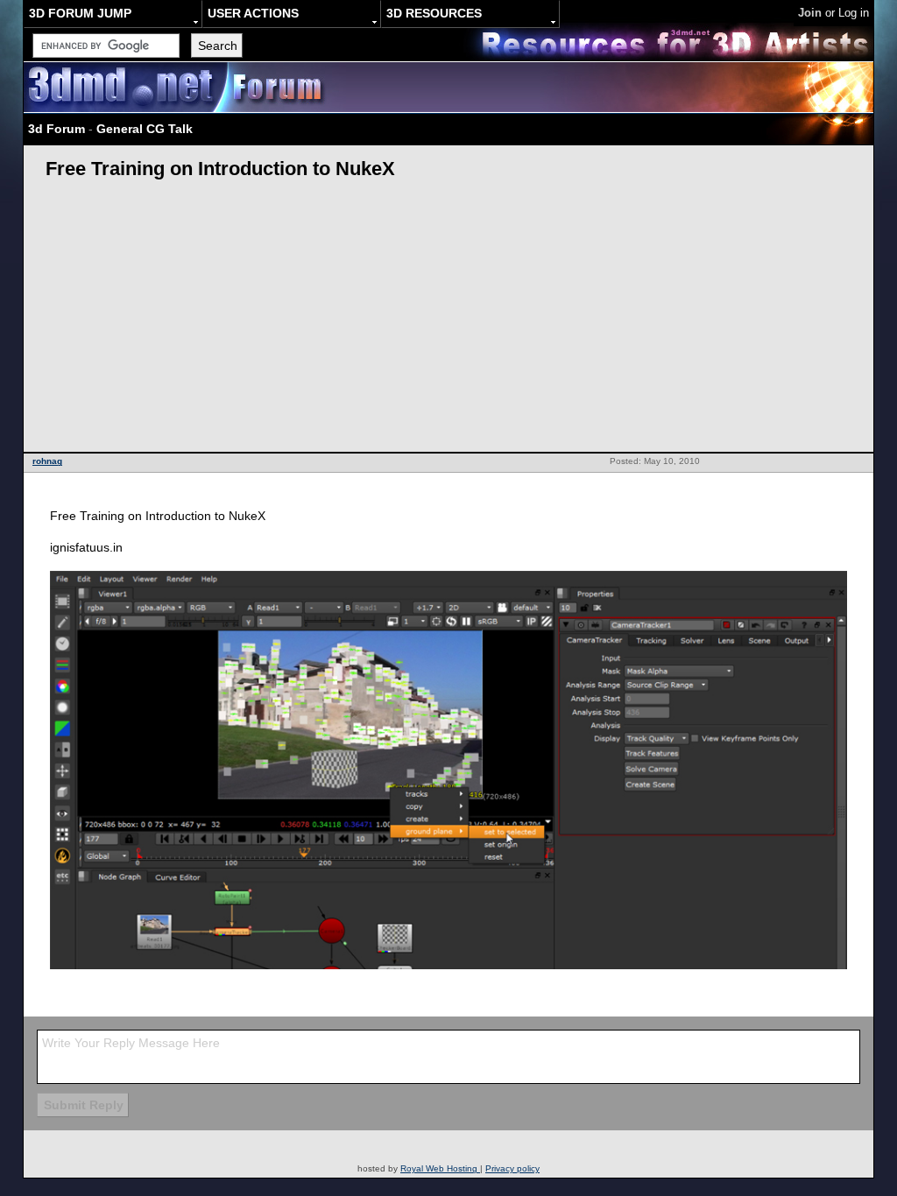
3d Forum (56, 129)
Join (810, 12)
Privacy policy (512, 1168)
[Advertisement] (448, 320)
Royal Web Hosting (440, 1168)
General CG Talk (144, 129)
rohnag (47, 461)
